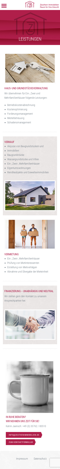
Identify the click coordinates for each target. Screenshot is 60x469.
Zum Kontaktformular (21, 442)
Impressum (22, 458)
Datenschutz (40, 458)
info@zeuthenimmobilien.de (24, 435)
